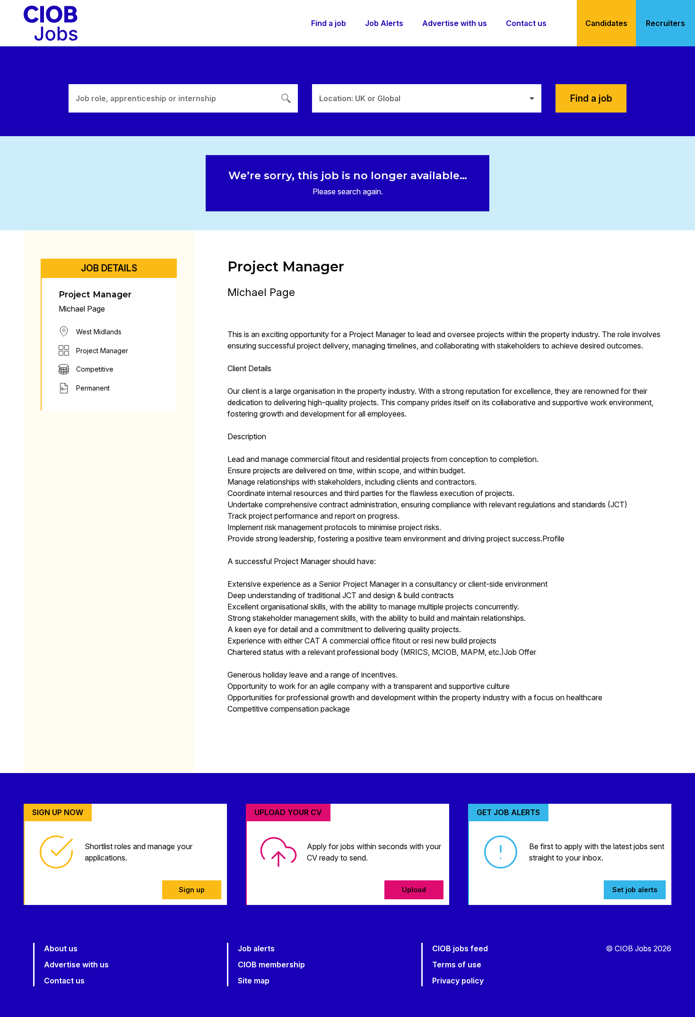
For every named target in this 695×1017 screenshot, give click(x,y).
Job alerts (256, 948)
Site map (253, 980)
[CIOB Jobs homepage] (51, 23)
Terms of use (456, 964)
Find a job (328, 23)
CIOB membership (271, 964)
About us (61, 948)
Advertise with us (454, 23)
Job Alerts (384, 23)
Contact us (526, 23)
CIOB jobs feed (460, 948)
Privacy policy (458, 980)
